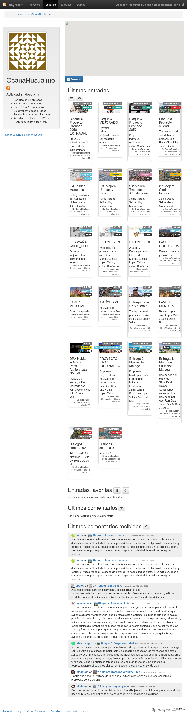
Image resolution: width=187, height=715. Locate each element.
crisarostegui (83, 643)
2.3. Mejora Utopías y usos (113, 686)
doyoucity (16, 4)
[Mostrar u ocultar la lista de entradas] (79, 98)
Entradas (66, 4)
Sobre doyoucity (12, 711)
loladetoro (82, 672)
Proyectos (34, 4)
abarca (79, 585)
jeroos (79, 535)
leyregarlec (82, 603)
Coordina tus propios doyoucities (69, 711)
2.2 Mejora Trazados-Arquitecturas (118, 672)
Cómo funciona (36, 711)
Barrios (81, 4)
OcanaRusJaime (41, 14)
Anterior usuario (12, 134)
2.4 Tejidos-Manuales (105, 585)
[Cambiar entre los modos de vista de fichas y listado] (71, 98)
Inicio (9, 14)
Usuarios (50, 4)
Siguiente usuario (32, 134)
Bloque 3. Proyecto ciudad (108, 535)
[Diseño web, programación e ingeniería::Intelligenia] (161, 710)
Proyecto (75, 79)
